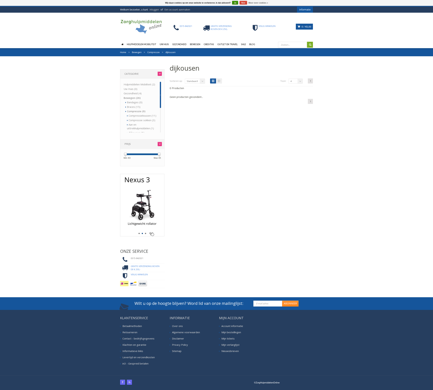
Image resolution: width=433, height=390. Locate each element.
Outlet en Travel (227, 44)
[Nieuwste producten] (129, 382)
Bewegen (195, 44)
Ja (235, 3)
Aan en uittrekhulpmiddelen (140, 126)
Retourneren (129, 332)
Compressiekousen (142, 115)
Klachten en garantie (134, 344)
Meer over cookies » (258, 3)
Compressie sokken (142, 120)
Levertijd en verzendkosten (138, 357)
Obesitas (209, 44)
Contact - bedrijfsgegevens (138, 338)
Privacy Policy (180, 344)
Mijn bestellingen (231, 332)
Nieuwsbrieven (230, 351)
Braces (133, 106)
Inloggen (154, 9)
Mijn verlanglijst (230, 344)
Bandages (134, 102)
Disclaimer (178, 338)
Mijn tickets (228, 338)
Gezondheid (179, 44)
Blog (252, 44)
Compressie (136, 111)
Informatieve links (132, 351)
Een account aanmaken (177, 9)
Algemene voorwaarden (186, 332)
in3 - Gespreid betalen (135, 363)
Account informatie (232, 326)
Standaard (192, 81)
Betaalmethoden (132, 326)
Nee (243, 3)
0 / (306, 26)
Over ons (177, 326)
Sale (243, 44)
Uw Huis (164, 44)
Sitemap (176, 351)
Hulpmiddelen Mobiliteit (141, 44)
